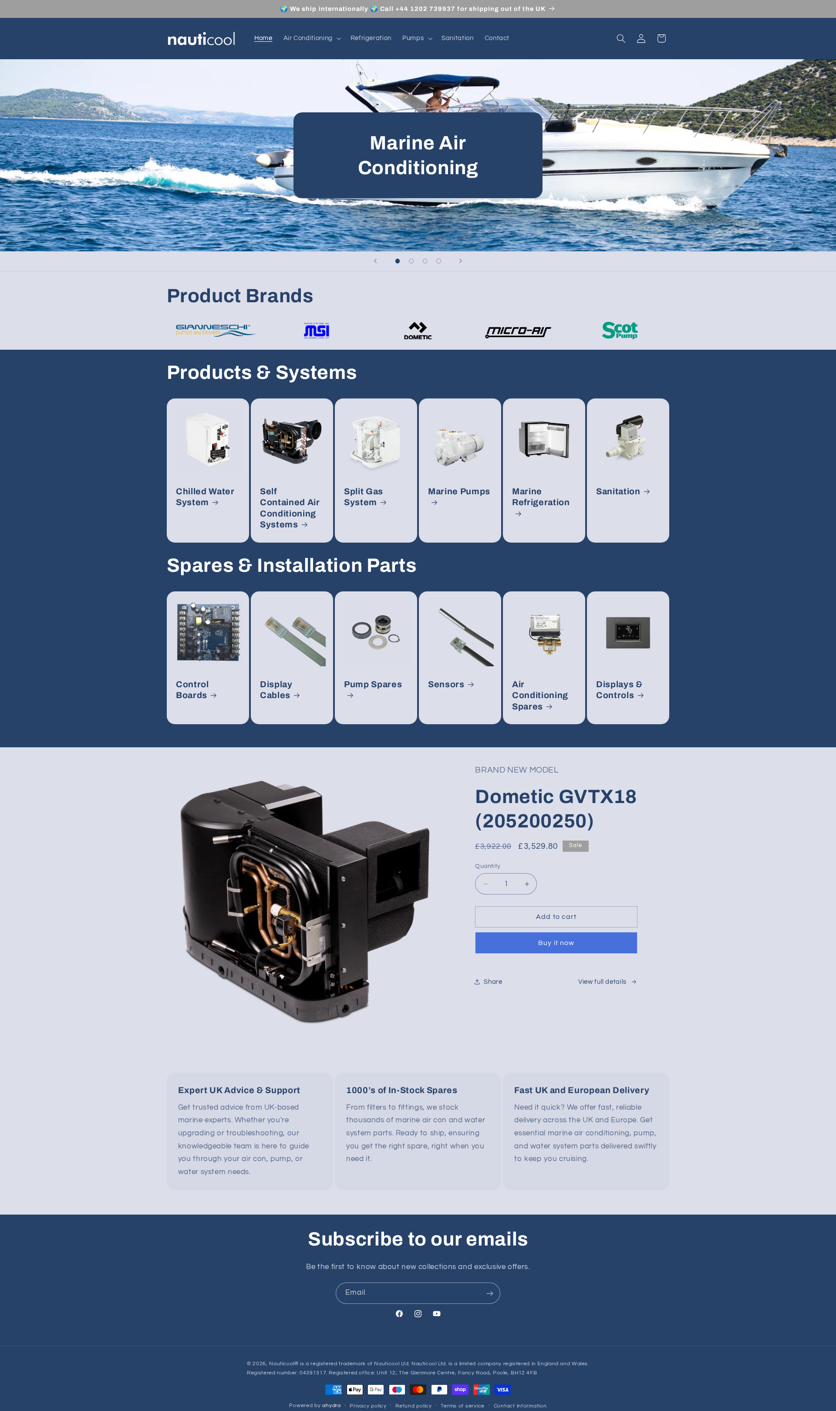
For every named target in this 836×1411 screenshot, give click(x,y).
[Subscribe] (490, 1293)
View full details (602, 982)
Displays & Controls (619, 690)
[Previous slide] (375, 261)
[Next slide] (460, 261)
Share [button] (493, 982)
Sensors (446, 684)
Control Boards (192, 690)
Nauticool (281, 1364)
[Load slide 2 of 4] (411, 261)
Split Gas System (363, 497)
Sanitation (618, 491)
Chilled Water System (205, 497)
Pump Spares (373, 684)
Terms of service (463, 1406)
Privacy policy (368, 1406)
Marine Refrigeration (541, 497)
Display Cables (276, 690)
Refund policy (413, 1406)
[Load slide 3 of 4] (425, 261)
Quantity (487, 866)
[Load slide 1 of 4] (398, 261)
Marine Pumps (459, 491)
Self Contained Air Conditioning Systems (290, 508)
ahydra (331, 1406)
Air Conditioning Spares (540, 695)
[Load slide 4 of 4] (439, 261)
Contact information (520, 1406)
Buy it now (556, 942)
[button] (311, 38)
